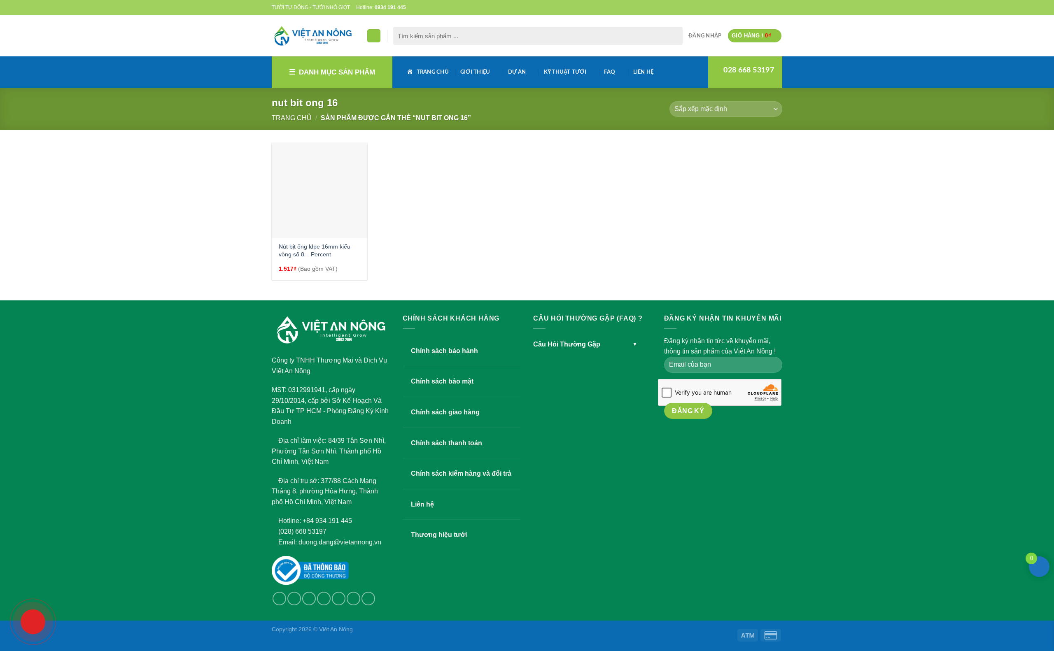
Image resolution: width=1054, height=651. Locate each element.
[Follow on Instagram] (294, 598)
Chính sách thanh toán (446, 442)
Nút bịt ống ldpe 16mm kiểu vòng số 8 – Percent (314, 250)
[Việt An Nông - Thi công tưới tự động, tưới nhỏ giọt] (313, 36)
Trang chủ (292, 117)
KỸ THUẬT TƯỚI (565, 72)
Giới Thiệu (475, 72)
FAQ (609, 72)
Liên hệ (643, 72)
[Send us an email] (754, 7)
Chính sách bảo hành (444, 350)
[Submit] (674, 36)
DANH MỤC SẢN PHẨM (337, 72)
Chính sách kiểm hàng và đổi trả (461, 473)
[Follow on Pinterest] (770, 7)
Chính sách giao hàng (445, 412)
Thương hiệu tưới (439, 534)
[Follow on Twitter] (746, 7)
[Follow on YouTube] (778, 7)
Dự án (517, 72)
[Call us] (762, 7)
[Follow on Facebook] (738, 7)
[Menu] (373, 36)
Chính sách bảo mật (442, 381)
